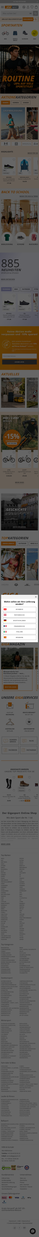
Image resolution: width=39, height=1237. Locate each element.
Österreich (19, 615)
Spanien (19, 637)
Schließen (36, 597)
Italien (19, 632)
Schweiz (19, 609)
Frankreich (19, 626)
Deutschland (19, 620)
